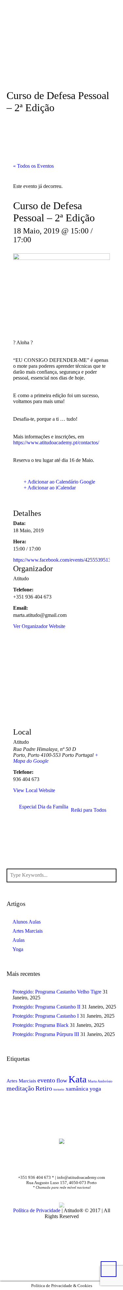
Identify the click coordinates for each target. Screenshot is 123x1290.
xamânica (77, 1088)
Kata (78, 1079)
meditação (20, 1088)
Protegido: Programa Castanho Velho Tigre (56, 991)
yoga (95, 1088)
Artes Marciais (27, 931)
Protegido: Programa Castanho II (46, 1007)
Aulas (18, 940)
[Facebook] (53, 1163)
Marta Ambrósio (100, 1081)
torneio (58, 1089)
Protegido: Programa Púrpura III (45, 1034)
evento (46, 1080)
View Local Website (34, 790)
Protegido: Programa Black (40, 1025)
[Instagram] (73, 1163)
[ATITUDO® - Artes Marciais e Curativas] (61, 1141)
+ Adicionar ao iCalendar (50, 487)
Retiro (43, 1088)
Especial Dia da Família (43, 806)
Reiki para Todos (88, 810)
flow (61, 1080)
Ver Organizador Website (39, 626)
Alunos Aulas (26, 922)
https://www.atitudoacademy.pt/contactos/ (56, 442)
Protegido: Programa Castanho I (45, 1016)
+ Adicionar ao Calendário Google (59, 481)
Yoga (17, 949)
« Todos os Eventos (33, 166)
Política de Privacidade (36, 1210)
